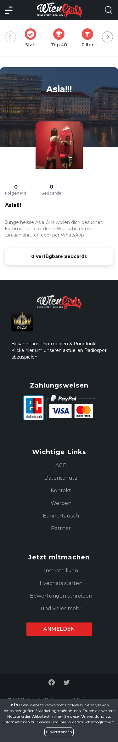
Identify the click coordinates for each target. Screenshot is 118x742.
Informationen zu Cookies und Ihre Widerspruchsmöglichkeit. (59, 722)
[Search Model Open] (108, 10)
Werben (61, 503)
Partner (61, 528)
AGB (61, 465)
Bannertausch (61, 516)
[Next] (107, 37)
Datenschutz (60, 478)
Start (32, 38)
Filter (89, 38)
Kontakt (61, 491)
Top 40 (61, 38)
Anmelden (59, 629)
